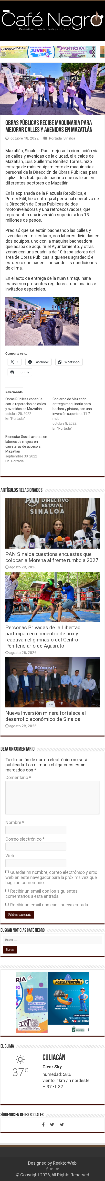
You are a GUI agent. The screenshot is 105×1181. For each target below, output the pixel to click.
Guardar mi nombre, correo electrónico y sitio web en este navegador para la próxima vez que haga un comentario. (51, 877)
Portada (55, 138)
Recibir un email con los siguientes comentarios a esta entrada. (41, 893)
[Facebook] (43, 1125)
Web (9, 855)
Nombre (14, 822)
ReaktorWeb (65, 1163)
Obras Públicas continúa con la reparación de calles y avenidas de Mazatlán (25, 404)
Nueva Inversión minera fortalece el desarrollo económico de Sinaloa (45, 716)
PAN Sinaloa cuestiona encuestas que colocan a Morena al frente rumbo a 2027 (51, 557)
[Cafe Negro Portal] (52, 20)
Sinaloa (69, 138)
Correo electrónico (24, 839)
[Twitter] (52, 1125)
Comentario (18, 777)
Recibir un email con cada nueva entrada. (49, 904)
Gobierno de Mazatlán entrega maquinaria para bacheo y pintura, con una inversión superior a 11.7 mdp (72, 409)
